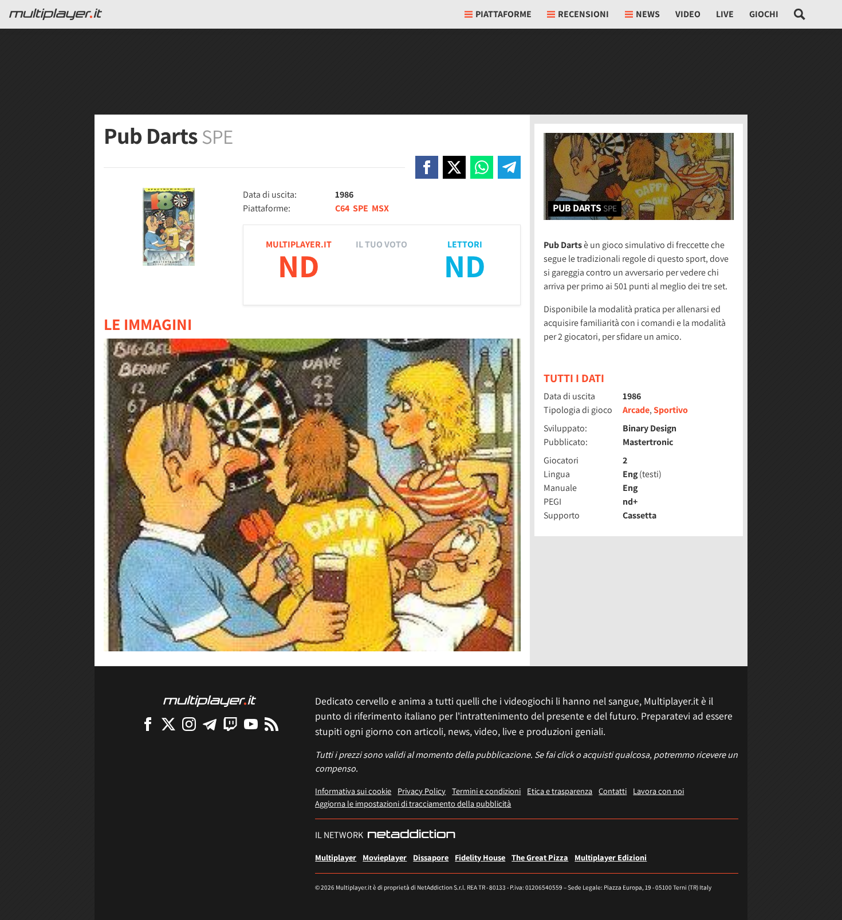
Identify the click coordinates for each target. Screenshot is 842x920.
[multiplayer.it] (209, 700)
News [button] (648, 14)
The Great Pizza (540, 857)
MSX (380, 208)
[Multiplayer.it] (55, 14)
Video (688, 14)
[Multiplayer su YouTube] (251, 724)
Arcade (636, 410)
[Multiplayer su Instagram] (189, 724)
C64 (342, 208)
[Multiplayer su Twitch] (230, 724)
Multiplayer (335, 857)
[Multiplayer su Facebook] (148, 724)
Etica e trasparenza (559, 790)
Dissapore (430, 857)
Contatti (613, 790)
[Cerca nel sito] (799, 14)
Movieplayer (385, 857)
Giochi (763, 14)
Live (725, 14)
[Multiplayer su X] (168, 724)
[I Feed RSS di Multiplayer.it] (271, 724)
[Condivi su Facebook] (426, 167)
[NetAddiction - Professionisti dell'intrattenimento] (411, 835)
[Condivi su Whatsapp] (481, 167)
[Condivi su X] (454, 167)
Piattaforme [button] (503, 14)
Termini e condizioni (486, 790)
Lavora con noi (658, 790)
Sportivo (671, 410)
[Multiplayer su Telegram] (210, 724)
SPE (360, 208)
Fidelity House (480, 857)
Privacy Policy (422, 790)
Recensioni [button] (583, 14)
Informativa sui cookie (353, 790)
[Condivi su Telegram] (509, 167)
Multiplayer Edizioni (611, 857)
